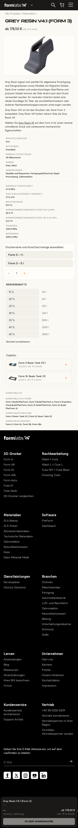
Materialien (29, 13)
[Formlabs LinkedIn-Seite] (43, 775)
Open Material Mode (16, 557)
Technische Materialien (18, 536)
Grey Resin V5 (26, 122)
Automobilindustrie (54, 598)
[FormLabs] (15, 5)
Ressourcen (11, 670)
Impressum (49, 685)
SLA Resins (11, 520)
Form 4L (9, 470)
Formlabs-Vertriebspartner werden (57, 731)
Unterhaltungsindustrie (56, 624)
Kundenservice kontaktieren (13, 712)
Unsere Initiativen (53, 675)
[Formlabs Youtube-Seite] (34, 775)
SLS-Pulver (11, 526)
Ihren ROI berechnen (16, 680)
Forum (8, 685)
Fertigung (48, 592)
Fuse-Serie (10, 490)
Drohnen (47, 582)
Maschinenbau (51, 587)
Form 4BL (10, 475)
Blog (6, 664)
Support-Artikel (13, 719)
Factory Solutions (15, 587)
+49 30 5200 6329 (53, 710)
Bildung (46, 619)
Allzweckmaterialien (16, 531)
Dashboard (49, 526)
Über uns (47, 659)
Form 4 (8, 459)
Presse (46, 670)
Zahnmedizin (12, 541)
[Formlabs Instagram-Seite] (25, 775)
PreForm (47, 520)
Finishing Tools (51, 475)
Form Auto (10, 480)
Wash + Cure (50, 459)
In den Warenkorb (39, 821)
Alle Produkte (12, 13)
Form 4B (9, 464)
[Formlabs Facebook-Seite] (7, 775)
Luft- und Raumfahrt (55, 603)
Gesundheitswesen (16, 547)
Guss (7, 552)
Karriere (47, 664)
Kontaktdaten (51, 680)
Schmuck (48, 629)
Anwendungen (13, 659)
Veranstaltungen (14, 675)
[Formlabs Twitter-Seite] (16, 775)
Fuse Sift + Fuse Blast (56, 470)
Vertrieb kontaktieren (18, 341)
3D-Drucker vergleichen (19, 496)
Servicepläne (12, 582)
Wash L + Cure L (52, 464)
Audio (45, 634)
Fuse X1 (8, 485)
